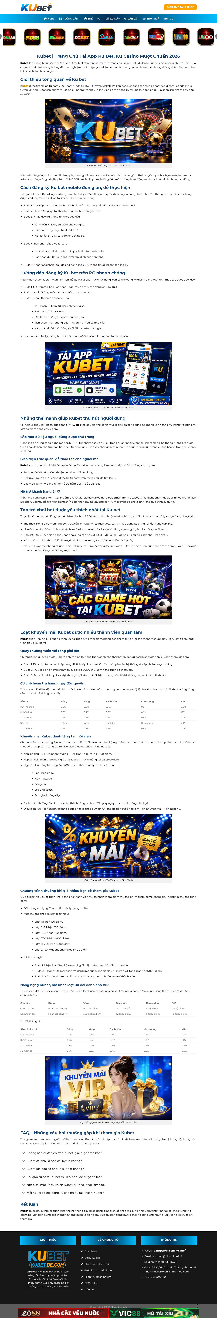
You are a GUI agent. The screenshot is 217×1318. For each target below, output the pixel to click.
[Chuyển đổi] (23, 1153)
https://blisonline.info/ (171, 1250)
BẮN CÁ (132, 18)
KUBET (52, 18)
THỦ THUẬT (154, 18)
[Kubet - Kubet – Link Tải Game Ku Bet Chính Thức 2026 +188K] (36, 7)
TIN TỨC (168, 18)
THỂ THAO (94, 18)
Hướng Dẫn (70, 18)
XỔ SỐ (114, 18)
